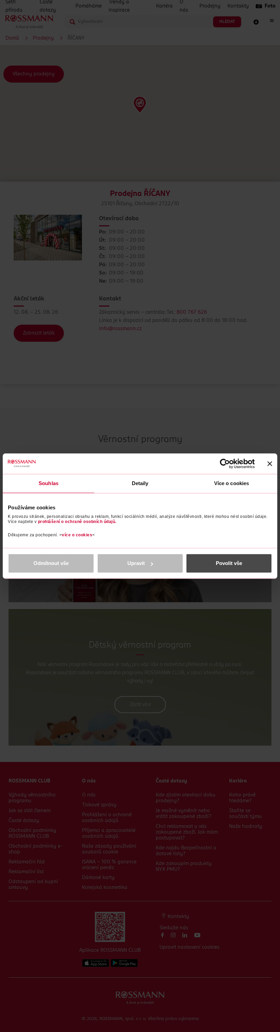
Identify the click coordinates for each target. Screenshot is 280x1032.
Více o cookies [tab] (231, 483)
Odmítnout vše (51, 563)
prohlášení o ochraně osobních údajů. (77, 521)
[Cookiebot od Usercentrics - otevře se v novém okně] (225, 463)
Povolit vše (229, 563)
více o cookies (77, 535)
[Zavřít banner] (269, 463)
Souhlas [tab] (48, 483)
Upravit (136, 563)
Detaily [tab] (140, 483)
